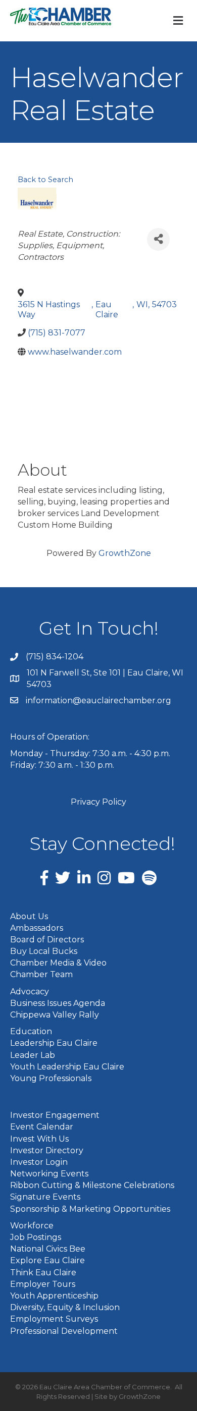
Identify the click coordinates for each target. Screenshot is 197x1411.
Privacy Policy (98, 802)
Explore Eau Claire (47, 1260)
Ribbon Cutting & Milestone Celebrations (92, 1185)
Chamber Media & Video (58, 963)
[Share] (158, 239)
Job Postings (35, 1237)
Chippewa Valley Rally (54, 1015)
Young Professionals (50, 1078)
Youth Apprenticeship (54, 1296)
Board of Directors (47, 939)
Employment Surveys (54, 1319)
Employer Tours (42, 1284)
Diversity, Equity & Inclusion (65, 1307)
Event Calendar (41, 1127)
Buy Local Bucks (43, 951)
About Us (29, 916)
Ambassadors (36, 928)
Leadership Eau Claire (53, 1043)
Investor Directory (46, 1150)
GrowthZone (124, 553)
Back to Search (45, 179)
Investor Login (39, 1162)
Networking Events (49, 1173)
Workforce (32, 1225)
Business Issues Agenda (57, 1003)
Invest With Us (39, 1139)
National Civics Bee (47, 1249)
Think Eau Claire (43, 1272)
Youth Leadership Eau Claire (67, 1066)
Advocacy (29, 991)
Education (31, 1031)
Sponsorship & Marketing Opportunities (90, 1209)
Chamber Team (41, 974)
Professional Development (64, 1331)
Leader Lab (32, 1055)
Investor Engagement (55, 1115)
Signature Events (45, 1197)
